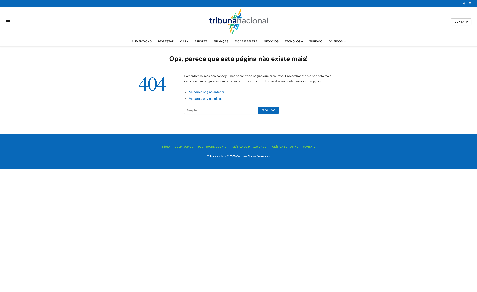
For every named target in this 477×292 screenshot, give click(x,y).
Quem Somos (184, 146)
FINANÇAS (221, 41)
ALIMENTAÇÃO (141, 41)
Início (165, 146)
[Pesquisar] (469, 3)
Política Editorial (284, 146)
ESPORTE (201, 41)
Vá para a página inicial (205, 98)
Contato (461, 21)
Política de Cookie (212, 146)
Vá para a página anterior (206, 92)
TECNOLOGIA (294, 41)
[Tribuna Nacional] (238, 21)
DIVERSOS (336, 41)
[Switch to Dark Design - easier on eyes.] (464, 3)
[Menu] (8, 21)
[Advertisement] (238, 230)
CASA (184, 41)
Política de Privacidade (248, 146)
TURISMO (315, 41)
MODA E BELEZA (246, 41)
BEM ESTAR (166, 41)
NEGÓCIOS (271, 41)
